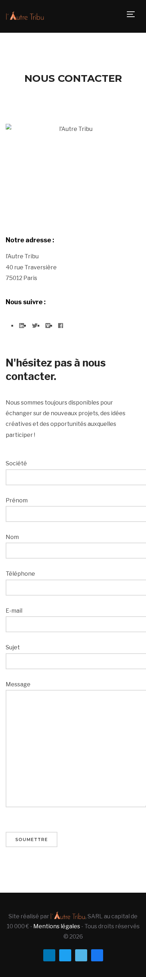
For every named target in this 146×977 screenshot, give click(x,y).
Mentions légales (56, 926)
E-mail (14, 610)
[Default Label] (49, 954)
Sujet (13, 647)
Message (18, 684)
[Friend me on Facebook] (97, 954)
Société (16, 463)
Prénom (17, 500)
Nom (12, 537)
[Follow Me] (65, 954)
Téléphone (20, 573)
